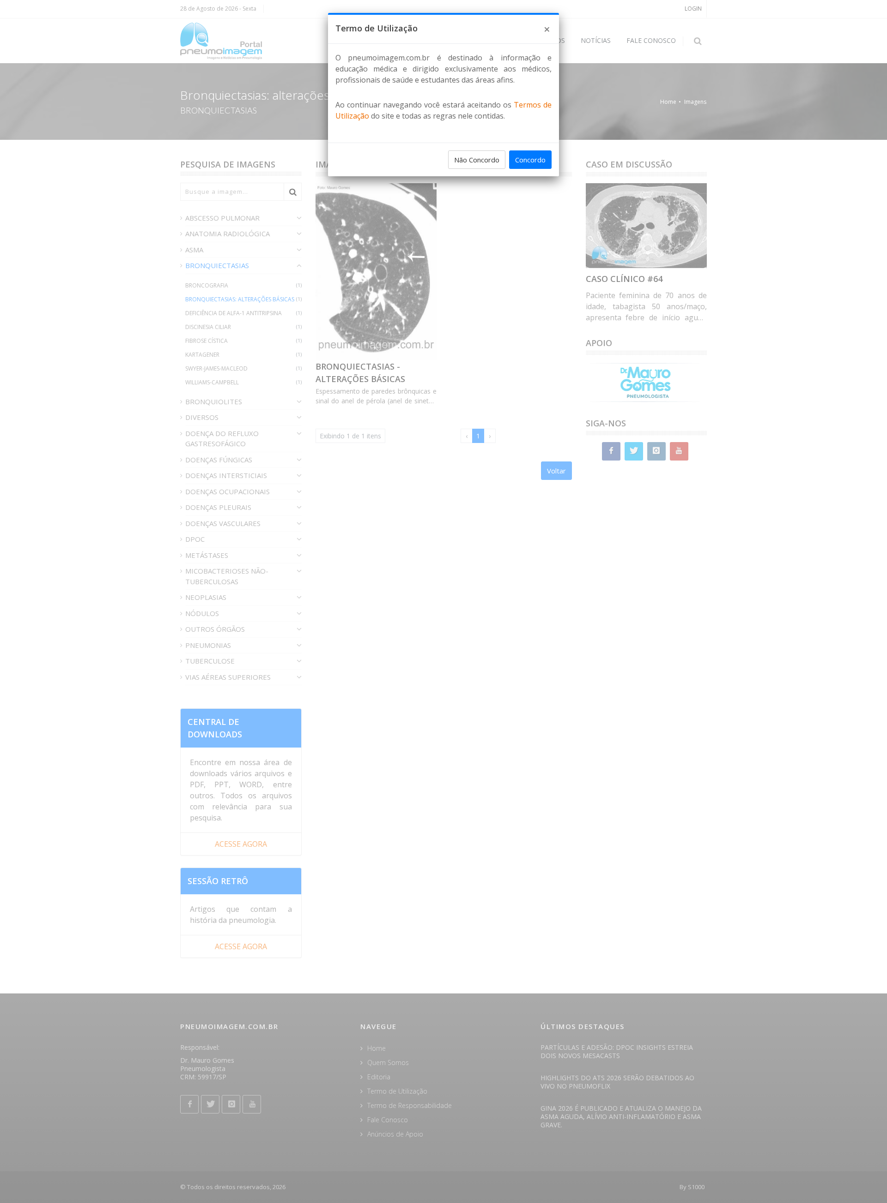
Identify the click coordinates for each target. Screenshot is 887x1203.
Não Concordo (476, 159)
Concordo (530, 159)
